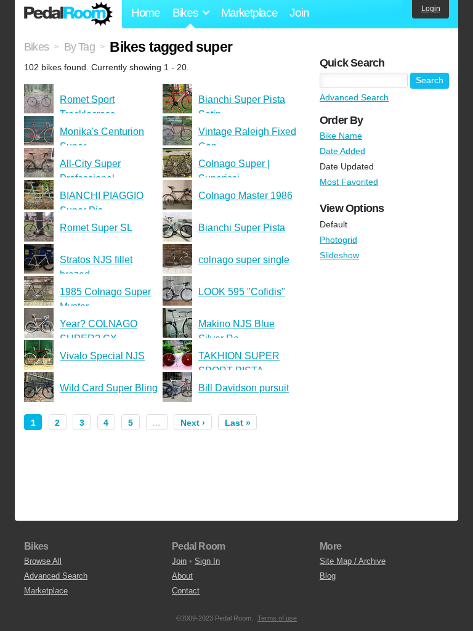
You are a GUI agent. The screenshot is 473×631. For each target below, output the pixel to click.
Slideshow (339, 255)
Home (145, 12)
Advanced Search (354, 97)
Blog (328, 575)
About (182, 575)
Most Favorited (349, 182)
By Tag (79, 47)
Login (430, 8)
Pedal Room (68, 14)
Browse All (43, 561)
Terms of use (277, 618)
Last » (238, 423)
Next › (192, 423)
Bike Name (341, 135)
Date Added (342, 151)
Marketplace (249, 12)
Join (299, 12)
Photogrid (338, 240)
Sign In (207, 561)
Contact (186, 590)
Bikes (36, 47)
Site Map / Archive (353, 561)
